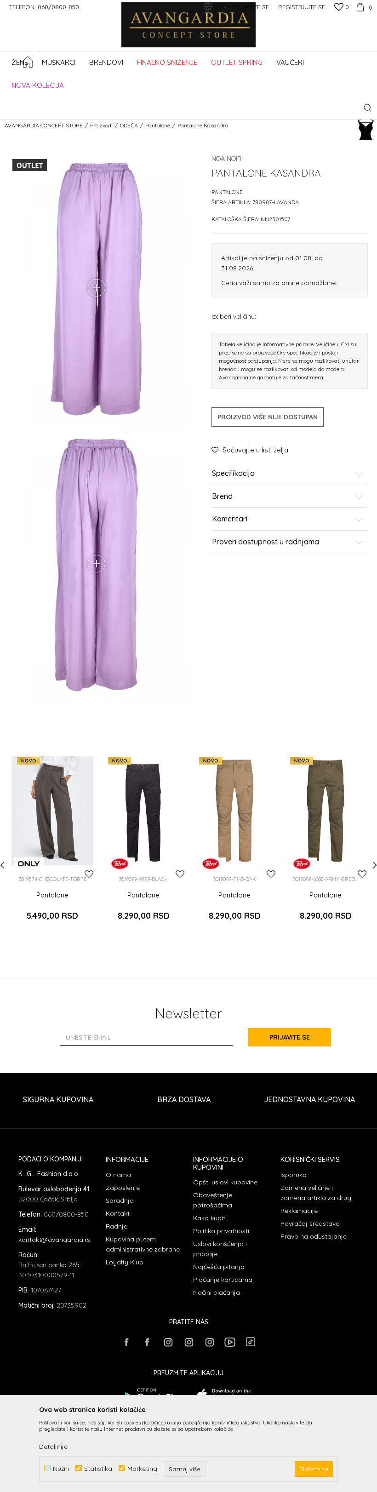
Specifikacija (233, 473)
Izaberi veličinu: (233, 316)
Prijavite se (289, 1037)
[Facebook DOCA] (147, 1342)
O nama (118, 1175)
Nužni (61, 1468)
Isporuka (293, 1175)
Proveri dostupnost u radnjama (265, 542)
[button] (367, 108)
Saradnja (120, 1200)
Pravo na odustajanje (313, 1236)
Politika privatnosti (221, 1231)
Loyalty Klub (124, 1262)
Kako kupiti (210, 1218)
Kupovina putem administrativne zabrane (143, 1244)
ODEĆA (129, 125)
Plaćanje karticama (222, 1279)
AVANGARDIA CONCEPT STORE (44, 125)
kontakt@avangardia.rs (54, 1239)
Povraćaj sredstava (310, 1223)
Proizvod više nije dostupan (267, 417)
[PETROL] (120, 863)
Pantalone (157, 125)
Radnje (116, 1226)
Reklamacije (299, 1210)
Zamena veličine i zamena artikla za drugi (316, 1192)
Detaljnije (53, 1446)
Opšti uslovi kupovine (225, 1182)
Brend (222, 496)
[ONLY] (29, 863)
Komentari (229, 519)
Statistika (98, 1468)
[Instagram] (168, 1342)
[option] (52, 845)
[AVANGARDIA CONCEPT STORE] (188, 31)
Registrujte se (301, 7)
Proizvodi (101, 125)
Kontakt (118, 1213)
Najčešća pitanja (219, 1267)
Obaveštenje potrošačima (212, 1200)
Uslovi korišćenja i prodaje (220, 1249)
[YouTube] (230, 1342)
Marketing (142, 1468)
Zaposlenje (123, 1187)
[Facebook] (126, 1342)
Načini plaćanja (216, 1292)
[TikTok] (250, 1341)
